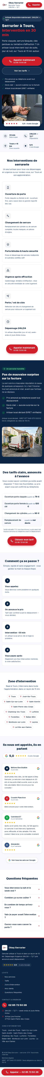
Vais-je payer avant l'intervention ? (22, 916)
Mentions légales (8, 1058)
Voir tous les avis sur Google (23, 860)
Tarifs (7, 981)
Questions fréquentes (13, 992)
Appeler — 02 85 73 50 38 (24, 1072)
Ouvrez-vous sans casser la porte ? (22, 926)
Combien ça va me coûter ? (22, 897)
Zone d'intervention (12, 985)
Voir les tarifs (20, 70)
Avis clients (9, 988)
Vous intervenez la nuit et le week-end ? (22, 889)
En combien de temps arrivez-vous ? (22, 906)
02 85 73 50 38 (17, 1005)
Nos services (10, 977)
